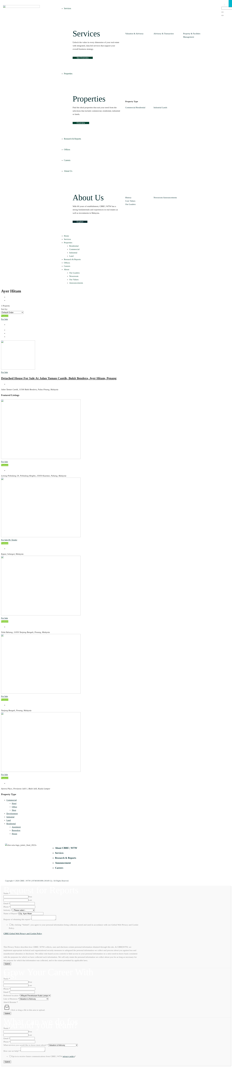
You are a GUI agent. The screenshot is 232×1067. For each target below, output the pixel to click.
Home (66, 236)
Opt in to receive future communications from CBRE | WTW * (44, 1056)
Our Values (74, 279)
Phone (6, 907)
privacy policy (69, 1056)
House (14, 834)
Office (14, 807)
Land (71, 256)
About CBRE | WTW (66, 848)
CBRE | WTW (25, 881)
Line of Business (11, 999)
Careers (67, 266)
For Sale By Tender (9, 540)
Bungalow (16, 830)
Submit (7, 964)
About (66, 269)
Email (6, 903)
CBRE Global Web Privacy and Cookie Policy (22, 933)
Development (12, 813)
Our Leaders (130, 204)
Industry (7, 910)
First (30, 897)
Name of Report (11, 913)
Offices (67, 263)
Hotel (14, 803)
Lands (164, 107)
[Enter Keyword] (224, 5)
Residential (140, 107)
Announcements (170, 197)
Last (30, 900)
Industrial (158, 107)
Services (67, 239)
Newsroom (158, 197)
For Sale (4, 319)
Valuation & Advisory (134, 34)
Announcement (63, 863)
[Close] (222, 15)
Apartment (16, 827)
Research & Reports (72, 259)
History (128, 197)
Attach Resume (10, 1002)
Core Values (130, 201)
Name (6, 893)
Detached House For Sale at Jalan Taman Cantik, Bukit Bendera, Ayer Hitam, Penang (59, 378)
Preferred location (11, 995)
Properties (68, 243)
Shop (14, 810)
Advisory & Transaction (164, 34)
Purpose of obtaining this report (17, 919)
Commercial (130, 107)
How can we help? (12, 1051)
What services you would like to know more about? (25, 1045)
